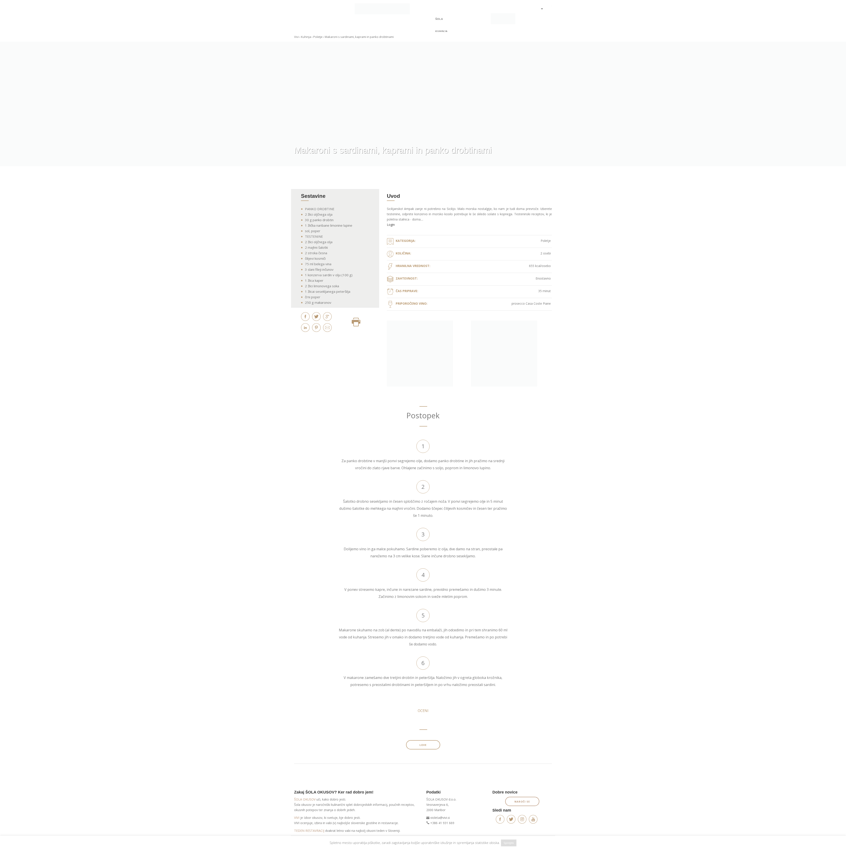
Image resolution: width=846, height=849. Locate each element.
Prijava (542, 18)
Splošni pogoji (303, 843)
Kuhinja (441, 31)
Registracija (542, 24)
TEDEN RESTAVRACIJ (309, 831)
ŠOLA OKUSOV (304, 799)
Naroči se (522, 801)
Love (423, 745)
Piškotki (321, 843)
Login (391, 224)
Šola (439, 19)
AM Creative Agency (539, 843)
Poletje (318, 37)
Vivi (296, 37)
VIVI (296, 818)
